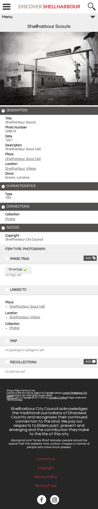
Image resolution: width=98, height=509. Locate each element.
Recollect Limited (58, 398)
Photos (14, 328)
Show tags (15, 269)
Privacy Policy (13, 390)
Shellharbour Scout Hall (27, 306)
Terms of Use (28, 390)
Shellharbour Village (24, 317)
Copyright (45, 468)
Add (88, 258)
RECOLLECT (13, 398)
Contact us (45, 459)
